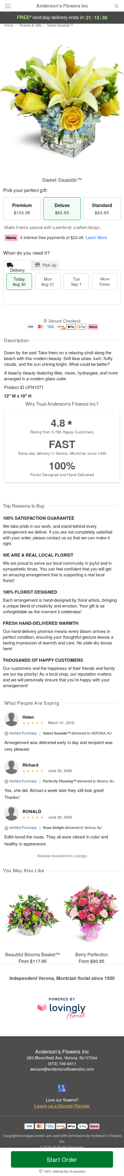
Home (9, 25)
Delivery (17, 268)
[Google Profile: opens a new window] (62, 1088)
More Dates (104, 281)
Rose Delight (53, 827)
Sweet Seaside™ (57, 733)
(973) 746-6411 (62, 1063)
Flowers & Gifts (30, 25)
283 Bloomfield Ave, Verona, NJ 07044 (62, 1058)
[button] (111, 1163)
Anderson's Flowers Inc (62, 5)
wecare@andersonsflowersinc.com (62, 1069)
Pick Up (50, 265)
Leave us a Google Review (62, 1106)
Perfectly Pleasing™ (59, 781)
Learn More (96, 237)
